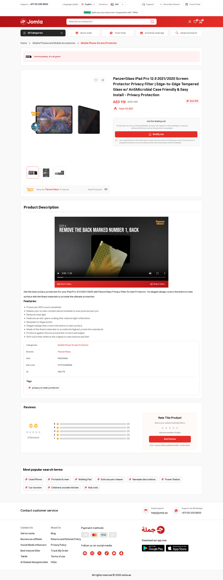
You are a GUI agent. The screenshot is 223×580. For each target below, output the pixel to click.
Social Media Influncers (33, 545)
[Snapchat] (121, 553)
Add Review (170, 439)
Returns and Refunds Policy (66, 539)
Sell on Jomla (27, 533)
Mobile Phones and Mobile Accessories (54, 43)
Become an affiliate (31, 539)
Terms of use (58, 556)
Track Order (195, 4)
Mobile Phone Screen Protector (73, 345)
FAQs (54, 562)
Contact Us (26, 528)
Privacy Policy (58, 545)
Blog (53, 533)
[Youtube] (114, 553)
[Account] (190, 21)
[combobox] (87, 4)
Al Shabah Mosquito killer (34, 562)
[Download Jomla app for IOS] (177, 548)
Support (150, 4)
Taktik (23, 556)
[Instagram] (92, 553)
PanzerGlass (64, 352)
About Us (56, 528)
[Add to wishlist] (95, 80)
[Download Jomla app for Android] (153, 548)
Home (23, 43)
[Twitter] (99, 553)
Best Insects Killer (30, 551)
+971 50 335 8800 (39, 4)
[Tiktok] (106, 553)
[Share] (102, 80)
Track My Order (59, 551)
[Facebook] (84, 553)
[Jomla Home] (31, 22)
